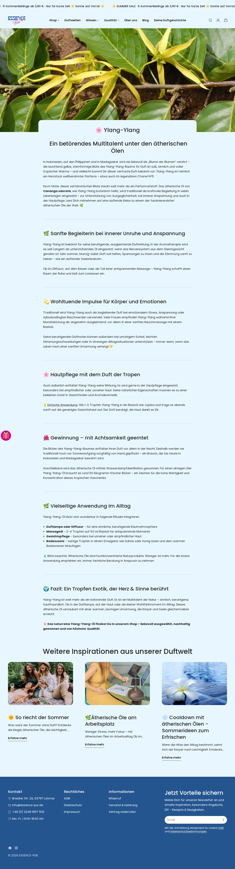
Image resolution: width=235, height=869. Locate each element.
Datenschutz (73, 805)
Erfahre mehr (17, 738)
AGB (67, 798)
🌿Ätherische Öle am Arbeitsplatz (111, 721)
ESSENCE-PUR (28, 855)
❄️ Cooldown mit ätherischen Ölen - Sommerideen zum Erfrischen (185, 727)
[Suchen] (210, 20)
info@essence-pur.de (27, 805)
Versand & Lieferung (123, 805)
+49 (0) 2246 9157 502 (28, 812)
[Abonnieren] (223, 819)
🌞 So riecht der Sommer (38, 717)
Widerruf (115, 798)
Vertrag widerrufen (122, 812)
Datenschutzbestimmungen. (188, 831)
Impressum (72, 812)
